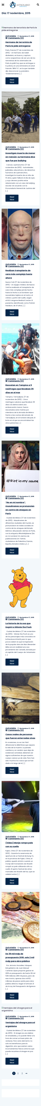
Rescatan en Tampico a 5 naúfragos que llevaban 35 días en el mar (19, 389)
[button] (3, 4)
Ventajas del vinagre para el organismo (20, 1024)
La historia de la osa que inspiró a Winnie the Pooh (18, 625)
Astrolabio (10, 36)
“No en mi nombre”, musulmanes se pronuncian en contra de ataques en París (19, 508)
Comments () (16, 38)
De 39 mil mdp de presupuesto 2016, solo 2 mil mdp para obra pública (19, 957)
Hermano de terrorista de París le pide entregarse (18, 44)
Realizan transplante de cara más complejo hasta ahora (18, 274)
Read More (12, 81)
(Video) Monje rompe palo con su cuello (19, 844)
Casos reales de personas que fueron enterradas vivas (20, 736)
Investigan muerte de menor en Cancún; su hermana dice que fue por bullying (20, 157)
